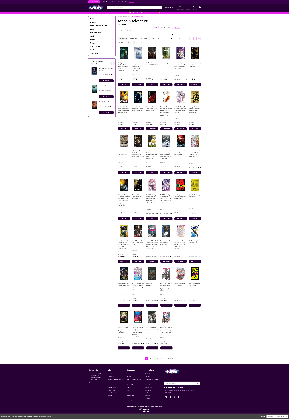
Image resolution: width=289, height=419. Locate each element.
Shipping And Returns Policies (115, 379)
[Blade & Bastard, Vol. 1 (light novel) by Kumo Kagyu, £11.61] (138, 231)
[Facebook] (178, 396)
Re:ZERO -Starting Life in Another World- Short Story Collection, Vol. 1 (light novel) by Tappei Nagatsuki (166, 198)
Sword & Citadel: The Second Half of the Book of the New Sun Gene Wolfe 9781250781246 (123, 244)
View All (147, 398)
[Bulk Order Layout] (198, 38)
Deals (92, 19)
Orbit (146, 393)
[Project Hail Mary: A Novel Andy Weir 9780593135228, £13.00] (138, 185)
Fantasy (92, 29)
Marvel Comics (149, 384)
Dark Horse (148, 395)
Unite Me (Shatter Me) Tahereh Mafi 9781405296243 (113, 86)
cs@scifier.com (94, 382)
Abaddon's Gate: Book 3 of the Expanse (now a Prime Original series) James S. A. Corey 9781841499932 (152, 154)
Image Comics (149, 387)
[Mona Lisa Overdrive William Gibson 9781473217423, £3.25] (166, 231)
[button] (144, 410)
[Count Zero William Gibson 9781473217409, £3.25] (152, 317)
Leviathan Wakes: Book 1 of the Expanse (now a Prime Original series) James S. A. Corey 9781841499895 (152, 244)
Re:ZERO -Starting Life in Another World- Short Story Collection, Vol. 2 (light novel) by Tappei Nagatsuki (152, 198)
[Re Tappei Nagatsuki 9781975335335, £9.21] (180, 273)
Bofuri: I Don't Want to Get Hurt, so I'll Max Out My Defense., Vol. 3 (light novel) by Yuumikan (180, 244)
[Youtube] (174, 396)
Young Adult (94, 53)
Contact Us (111, 376)
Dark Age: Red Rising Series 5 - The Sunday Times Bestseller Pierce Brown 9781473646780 (194, 110)
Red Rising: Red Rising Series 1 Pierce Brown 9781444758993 (151, 108)
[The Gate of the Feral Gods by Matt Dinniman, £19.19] (195, 273)
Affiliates (110, 384)
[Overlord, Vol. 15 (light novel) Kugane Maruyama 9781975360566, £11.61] (124, 317)
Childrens (93, 22)
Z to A (159, 38)
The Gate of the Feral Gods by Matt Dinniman (194, 285)
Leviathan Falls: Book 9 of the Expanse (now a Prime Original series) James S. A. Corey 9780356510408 (124, 110)
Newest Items (134, 38)
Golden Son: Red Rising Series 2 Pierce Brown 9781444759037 (195, 64)
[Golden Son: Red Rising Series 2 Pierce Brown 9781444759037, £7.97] (195, 53)
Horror (92, 39)
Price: (130, 43)
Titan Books (148, 382)
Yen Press (101, 70)
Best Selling (144, 38)
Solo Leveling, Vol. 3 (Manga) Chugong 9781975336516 (113, 68)
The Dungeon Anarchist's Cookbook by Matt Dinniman (180, 196)
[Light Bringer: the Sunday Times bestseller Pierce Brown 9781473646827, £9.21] (138, 141)
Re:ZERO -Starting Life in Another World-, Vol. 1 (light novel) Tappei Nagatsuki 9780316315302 (180, 110)
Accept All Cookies (281, 416)
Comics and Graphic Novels (99, 26)
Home (119, 16)
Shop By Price (122, 24)
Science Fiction (95, 46)
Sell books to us (112, 387)
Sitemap (110, 395)
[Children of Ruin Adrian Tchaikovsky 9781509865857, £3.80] (180, 141)
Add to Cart (106, 80)
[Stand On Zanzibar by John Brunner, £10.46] (195, 185)
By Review (121, 42)
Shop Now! (131, 2)
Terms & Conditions (113, 393)
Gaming (92, 36)
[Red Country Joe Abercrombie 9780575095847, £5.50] (124, 141)
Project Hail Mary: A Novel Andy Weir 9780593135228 (137, 196)
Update (177, 27)
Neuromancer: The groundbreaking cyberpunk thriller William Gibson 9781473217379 (136, 66)
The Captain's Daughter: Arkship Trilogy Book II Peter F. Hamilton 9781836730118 (123, 66)
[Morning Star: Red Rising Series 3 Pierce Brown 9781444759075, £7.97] (138, 97)
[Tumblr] (170, 396)
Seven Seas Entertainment (152, 379)
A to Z (152, 38)
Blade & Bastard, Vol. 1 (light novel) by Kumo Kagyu (137, 242)
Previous (111, 63)
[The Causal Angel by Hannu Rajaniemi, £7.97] (195, 231)
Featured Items (123, 38)
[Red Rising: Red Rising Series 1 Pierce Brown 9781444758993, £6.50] (152, 97)
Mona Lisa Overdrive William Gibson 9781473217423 (165, 242)
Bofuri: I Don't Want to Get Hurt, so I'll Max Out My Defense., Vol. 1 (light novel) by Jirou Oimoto (166, 287)
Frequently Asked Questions (115, 382)
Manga (92, 43)
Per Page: (173, 35)
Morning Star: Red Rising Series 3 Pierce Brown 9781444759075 (138, 108)
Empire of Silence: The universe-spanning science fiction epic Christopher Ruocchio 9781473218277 (166, 154)
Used (92, 50)
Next (113, 63)
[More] (113, 18)
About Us (110, 374)
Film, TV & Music (95, 32)
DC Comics (148, 390)
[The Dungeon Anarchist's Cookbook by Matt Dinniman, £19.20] (180, 185)
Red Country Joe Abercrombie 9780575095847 (122, 152)
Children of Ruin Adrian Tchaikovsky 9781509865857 (180, 152)
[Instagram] (166, 396)
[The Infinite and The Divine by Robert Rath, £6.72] (124, 273)
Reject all (270, 416)
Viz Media (148, 374)
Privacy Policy (111, 390)
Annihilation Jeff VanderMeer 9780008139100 (150, 285)
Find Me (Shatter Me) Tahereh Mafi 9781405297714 (112, 102)
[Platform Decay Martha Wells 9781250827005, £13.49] (152, 53)
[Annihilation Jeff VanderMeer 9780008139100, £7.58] (152, 273)
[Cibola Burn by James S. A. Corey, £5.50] (166, 53)
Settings (263, 416)
